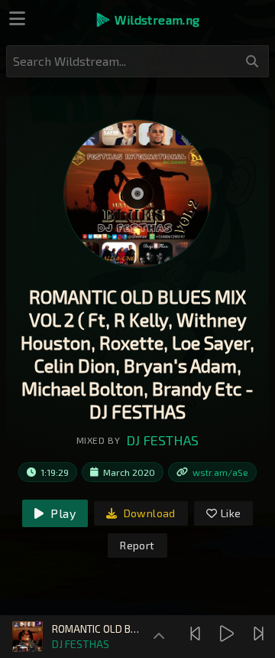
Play (61, 513)
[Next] (260, 633)
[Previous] (197, 633)
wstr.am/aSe (220, 472)
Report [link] (137, 545)
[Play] (229, 633)
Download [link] (148, 513)
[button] (147, 20)
